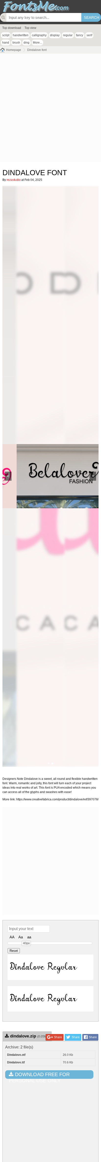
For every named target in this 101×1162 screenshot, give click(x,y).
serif (89, 35)
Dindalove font (37, 50)
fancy (79, 35)
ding (26, 42)
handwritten (20, 35)
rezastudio (14, 180)
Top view (30, 28)
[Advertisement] (50, 108)
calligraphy (39, 35)
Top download (11, 28)
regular (68, 35)
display (55, 35)
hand (5, 42)
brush (16, 42)
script (5, 35)
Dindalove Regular (43, 967)
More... (37, 42)
